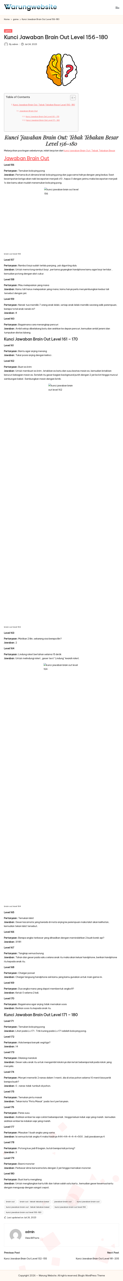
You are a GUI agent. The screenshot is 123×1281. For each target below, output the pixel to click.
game (8, 31)
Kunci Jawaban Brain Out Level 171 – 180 (43, 120)
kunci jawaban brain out (88, 1201)
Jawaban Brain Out (28, 111)
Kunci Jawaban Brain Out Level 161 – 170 (42, 116)
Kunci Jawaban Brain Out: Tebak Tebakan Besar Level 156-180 (44, 104)
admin (29, 1232)
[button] (32, 1238)
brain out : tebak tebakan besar (34, 1201)
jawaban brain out (63, 1201)
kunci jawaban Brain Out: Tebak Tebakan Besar (89, 150)
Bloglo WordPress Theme (91, 1275)
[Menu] (117, 8)
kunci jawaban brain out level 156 (70, 1207)
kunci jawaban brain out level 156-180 (23, 1212)
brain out (10, 1201)
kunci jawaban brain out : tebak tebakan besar (27, 1207)
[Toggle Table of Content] (71, 97)
